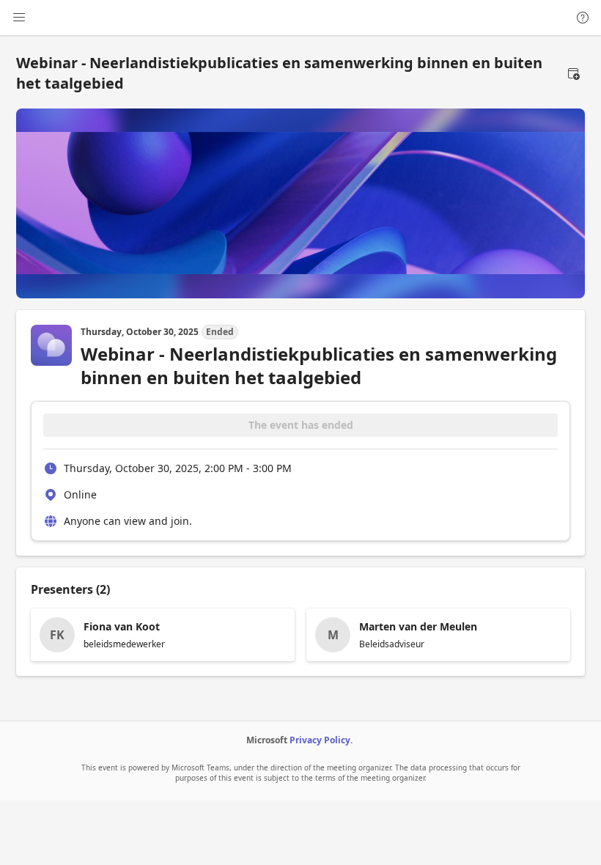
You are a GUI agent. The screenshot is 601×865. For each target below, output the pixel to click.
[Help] (583, 18)
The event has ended (300, 425)
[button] (573, 73)
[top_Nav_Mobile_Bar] (19, 17)
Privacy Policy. (321, 740)
